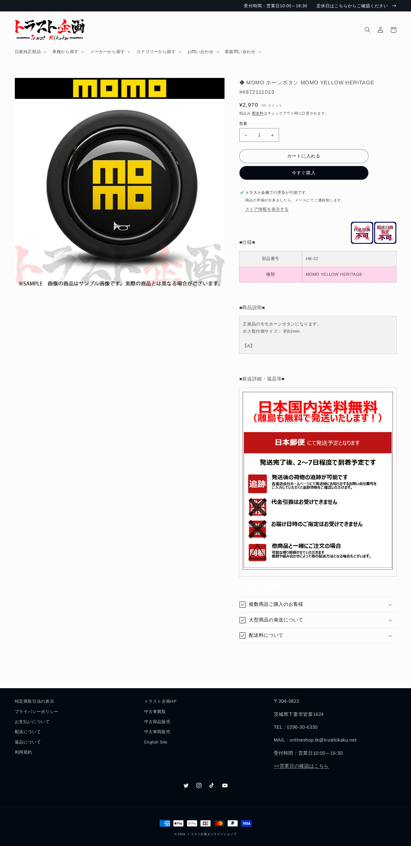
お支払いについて (32, 721)
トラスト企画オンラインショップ (212, 834)
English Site (156, 742)
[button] (30, 52)
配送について (28, 732)
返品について (28, 742)
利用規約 (23, 752)
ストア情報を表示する (267, 209)
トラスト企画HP (160, 701)
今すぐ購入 (304, 172)
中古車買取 (155, 711)
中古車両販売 (157, 732)
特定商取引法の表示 (34, 701)
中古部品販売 (157, 721)
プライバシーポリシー (36, 711)
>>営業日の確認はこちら (301, 766)
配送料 (258, 113)
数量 (243, 123)
